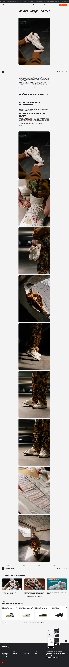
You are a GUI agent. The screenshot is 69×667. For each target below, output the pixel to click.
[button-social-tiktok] (64, 71)
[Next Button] (6, 622)
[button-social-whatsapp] (62, 71)
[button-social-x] (66, 71)
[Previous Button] (3, 622)
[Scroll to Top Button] (66, 641)
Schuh (41, 123)
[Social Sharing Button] (3, 72)
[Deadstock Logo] (3, 5)
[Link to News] (7, 4)
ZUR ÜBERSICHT (21, 125)
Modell (19, 83)
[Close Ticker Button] (66, 1)
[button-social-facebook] (60, 71)
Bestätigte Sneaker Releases (13, 603)
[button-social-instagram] (59, 71)
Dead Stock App (27, 120)
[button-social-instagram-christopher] (57, 71)
